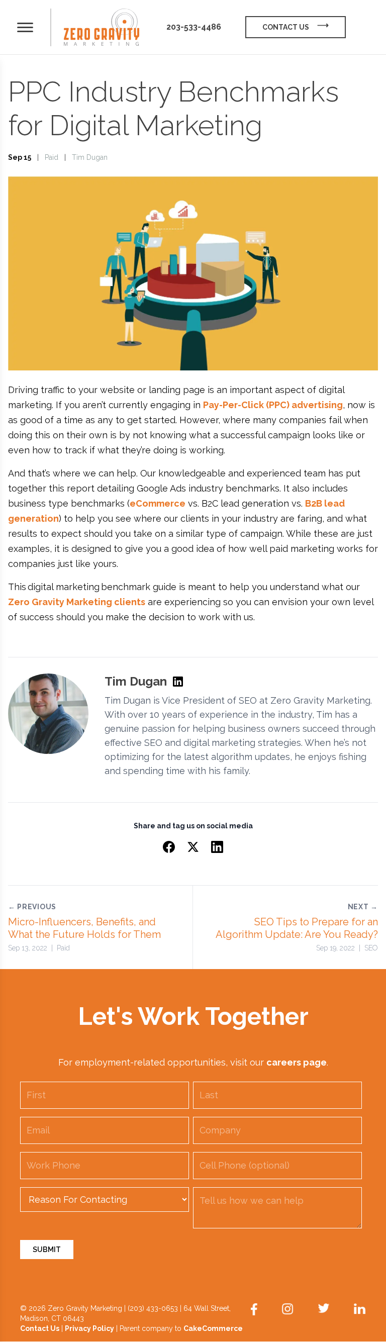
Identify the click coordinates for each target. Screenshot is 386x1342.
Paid (51, 157)
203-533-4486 (193, 27)
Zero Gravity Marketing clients (76, 602)
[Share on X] (193, 847)
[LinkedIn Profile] (178, 682)
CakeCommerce (213, 1328)
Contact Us (39, 1328)
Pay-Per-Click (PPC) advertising (273, 405)
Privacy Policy (89, 1328)
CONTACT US (285, 27)
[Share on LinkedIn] (217, 847)
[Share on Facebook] (169, 847)
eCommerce (157, 503)
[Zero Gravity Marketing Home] (101, 27)
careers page (296, 1062)
